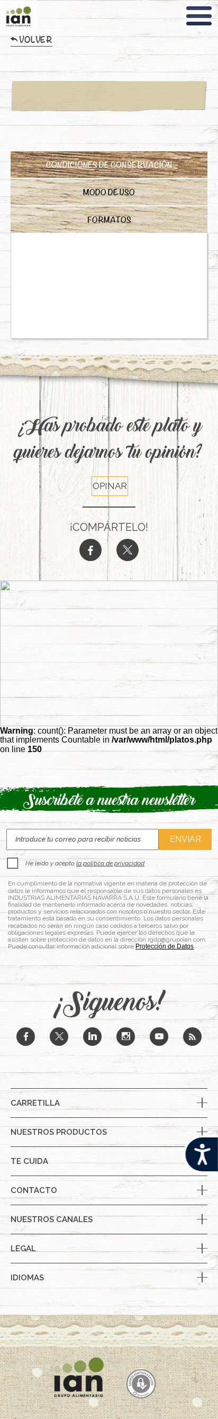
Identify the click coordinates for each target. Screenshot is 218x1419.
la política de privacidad (110, 863)
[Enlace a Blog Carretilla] (192, 1037)
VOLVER (35, 42)
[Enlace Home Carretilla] (109, 23)
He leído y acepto (84, 863)
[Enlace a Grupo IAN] (18, 16)
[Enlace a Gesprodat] (141, 1384)
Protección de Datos (164, 946)
